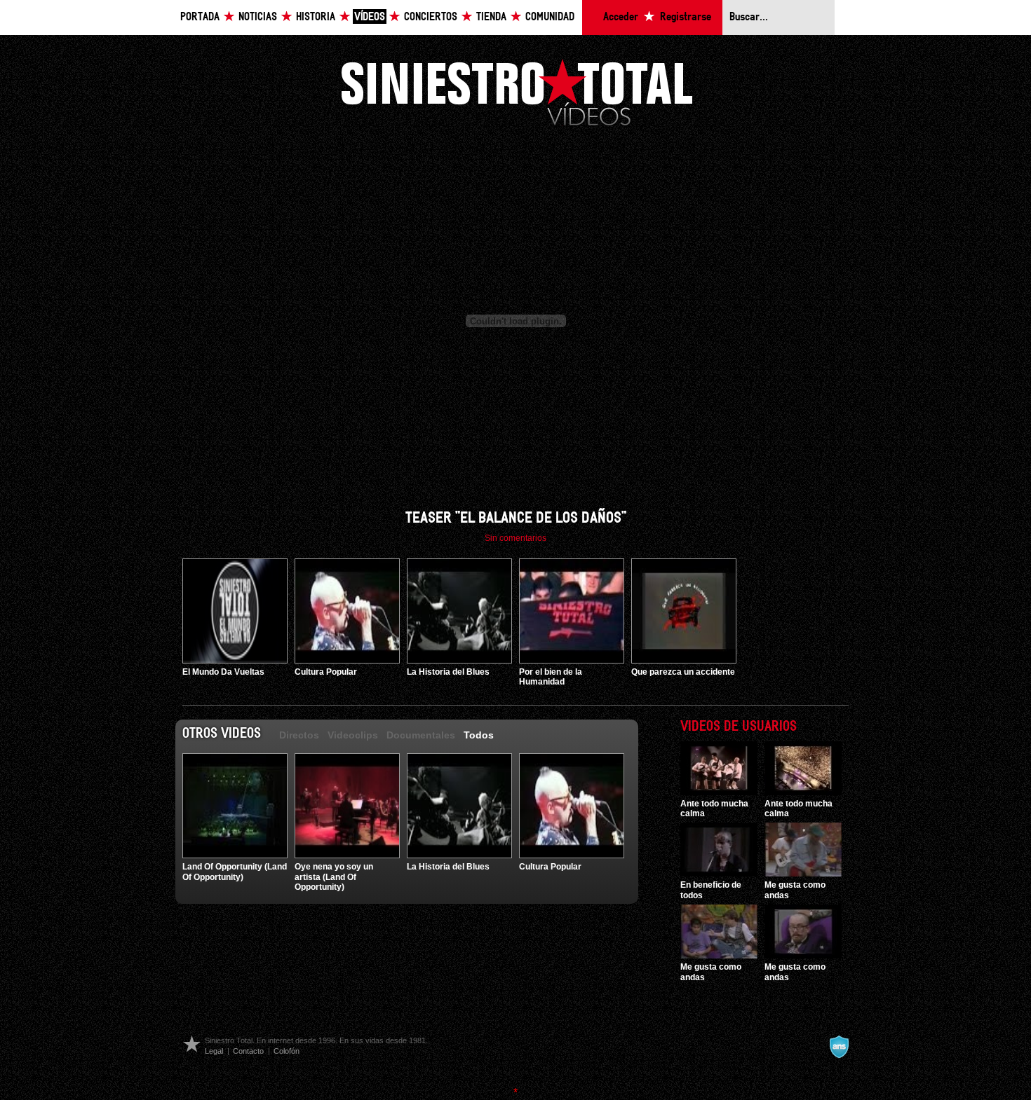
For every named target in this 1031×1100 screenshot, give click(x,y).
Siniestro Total (517, 91)
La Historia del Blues (448, 672)
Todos (479, 735)
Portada (200, 17)
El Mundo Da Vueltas (223, 672)
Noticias (257, 17)
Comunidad (549, 17)
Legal (214, 1051)
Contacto (248, 1051)
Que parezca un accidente (683, 672)
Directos (299, 735)
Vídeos (369, 17)
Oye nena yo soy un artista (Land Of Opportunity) (334, 877)
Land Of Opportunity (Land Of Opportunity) (234, 871)
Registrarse (685, 17)
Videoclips (353, 735)
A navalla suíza (839, 1047)
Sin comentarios (515, 538)
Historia (315, 17)
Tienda (491, 17)
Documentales (420, 735)
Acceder (620, 17)
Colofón (286, 1051)
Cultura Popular (326, 672)
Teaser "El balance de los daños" (515, 518)
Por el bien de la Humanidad (550, 677)
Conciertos (430, 17)
